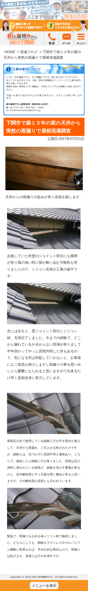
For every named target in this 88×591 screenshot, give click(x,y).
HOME (9, 52)
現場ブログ (29, 52)
